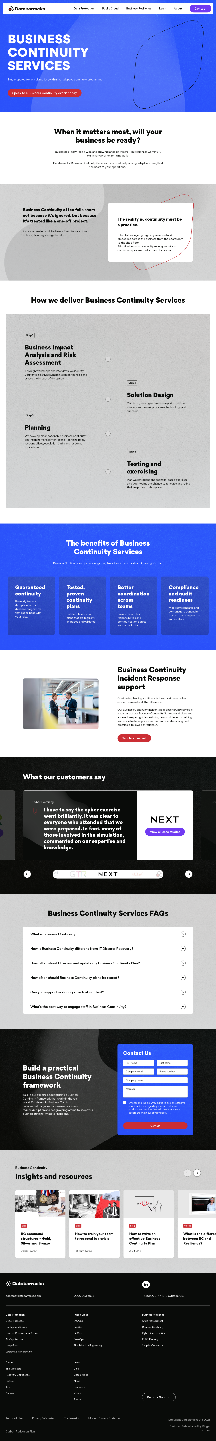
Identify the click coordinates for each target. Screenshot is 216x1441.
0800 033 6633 (84, 1295)
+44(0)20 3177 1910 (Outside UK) (163, 1295)
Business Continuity (153, 1327)
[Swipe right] (189, 874)
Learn (162, 8)
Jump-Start (12, 1345)
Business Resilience (138, 8)
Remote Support (159, 1397)
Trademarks (71, 1418)
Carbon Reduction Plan (20, 1431)
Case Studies (81, 1374)
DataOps (79, 1339)
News (77, 1380)
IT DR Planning (150, 1339)
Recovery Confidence (18, 1374)
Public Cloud (110, 8)
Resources (79, 1387)
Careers (10, 1393)
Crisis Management (152, 1320)
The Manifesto (14, 1368)
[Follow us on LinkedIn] (146, 1284)
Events (77, 1399)
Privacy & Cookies (43, 1418)
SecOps (78, 1327)
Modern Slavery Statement (105, 1418)
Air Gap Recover (15, 1339)
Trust (8, 1387)
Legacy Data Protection (19, 1351)
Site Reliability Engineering (88, 1345)
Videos (77, 1393)
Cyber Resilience (15, 1320)
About (178, 8)
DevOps (78, 1320)
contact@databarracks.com (23, 1295)
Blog (76, 1368)
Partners (10, 1380)
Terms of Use (14, 1418)
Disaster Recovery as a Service (22, 1333)
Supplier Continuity (152, 1345)
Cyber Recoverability (153, 1333)
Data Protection (84, 8)
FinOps (78, 1333)
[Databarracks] (27, 8)
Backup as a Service (16, 1327)
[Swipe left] (27, 874)
